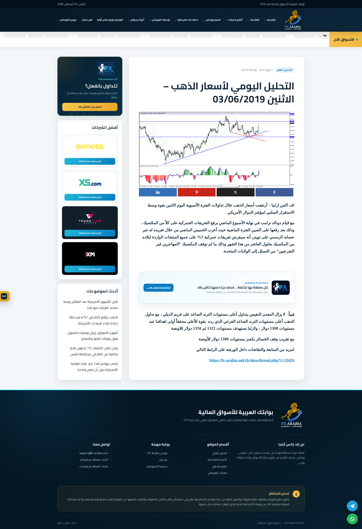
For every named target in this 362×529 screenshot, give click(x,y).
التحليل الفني (219, 453)
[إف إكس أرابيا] (293, 20)
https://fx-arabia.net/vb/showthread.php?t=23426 (251, 360)
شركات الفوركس (217, 472)
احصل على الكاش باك (90, 107)
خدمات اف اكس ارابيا (187, 20)
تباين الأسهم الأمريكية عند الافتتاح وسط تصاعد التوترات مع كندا (90, 304)
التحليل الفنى (284, 69)
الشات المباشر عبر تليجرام (94, 459)
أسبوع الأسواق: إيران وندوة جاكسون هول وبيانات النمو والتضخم (92, 335)
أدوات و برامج (137, 20)
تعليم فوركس (213, 20)
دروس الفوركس (68, 20)
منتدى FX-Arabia (157, 453)
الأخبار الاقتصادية (217, 459)
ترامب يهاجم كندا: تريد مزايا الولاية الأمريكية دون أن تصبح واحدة (94, 366)
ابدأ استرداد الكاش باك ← (158, 288)
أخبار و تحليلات (235, 20)
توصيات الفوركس (161, 20)
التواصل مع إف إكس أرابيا (110, 20)
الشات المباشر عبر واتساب (93, 466)
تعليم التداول (219, 466)
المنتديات (254, 20)
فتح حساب (86, 20)
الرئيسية (271, 20)
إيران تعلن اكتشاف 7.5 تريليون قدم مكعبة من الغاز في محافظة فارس (94, 351)
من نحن (163, 459)
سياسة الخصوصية (156, 466)
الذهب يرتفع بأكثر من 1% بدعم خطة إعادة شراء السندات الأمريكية (93, 320)
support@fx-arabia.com (93, 453)
